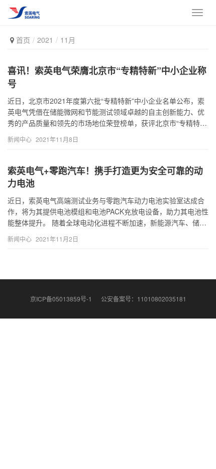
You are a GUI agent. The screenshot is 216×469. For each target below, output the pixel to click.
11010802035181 (161, 298)
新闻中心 (20, 139)
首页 (23, 40)
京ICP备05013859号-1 (61, 298)
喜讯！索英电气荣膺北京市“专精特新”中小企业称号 (107, 77)
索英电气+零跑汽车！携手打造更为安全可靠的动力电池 (105, 177)
